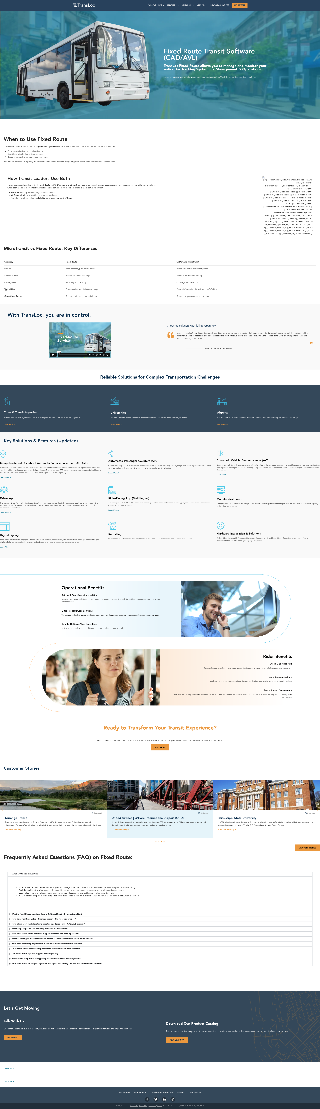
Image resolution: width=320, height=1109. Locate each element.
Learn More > (9, 424)
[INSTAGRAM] (172, 1099)
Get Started (240, 5)
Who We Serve (155, 5)
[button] (2, 809)
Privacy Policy (143, 1106)
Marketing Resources (162, 1092)
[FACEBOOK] (147, 1099)
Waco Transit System (232, 818)
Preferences (152, 1106)
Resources (187, 5)
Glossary (181, 1092)
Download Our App (219, 5)
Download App (141, 1092)
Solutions (172, 5)
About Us (201, 5)
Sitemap (159, 1106)
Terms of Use (134, 1106)
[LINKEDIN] (164, 1099)
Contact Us (195, 1092)
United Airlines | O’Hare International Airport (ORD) (41, 818)
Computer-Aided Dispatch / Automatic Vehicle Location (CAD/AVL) (44, 463)
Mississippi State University (131, 818)
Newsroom (124, 1092)
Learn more (9, 1069)
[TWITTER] (156, 1099)
